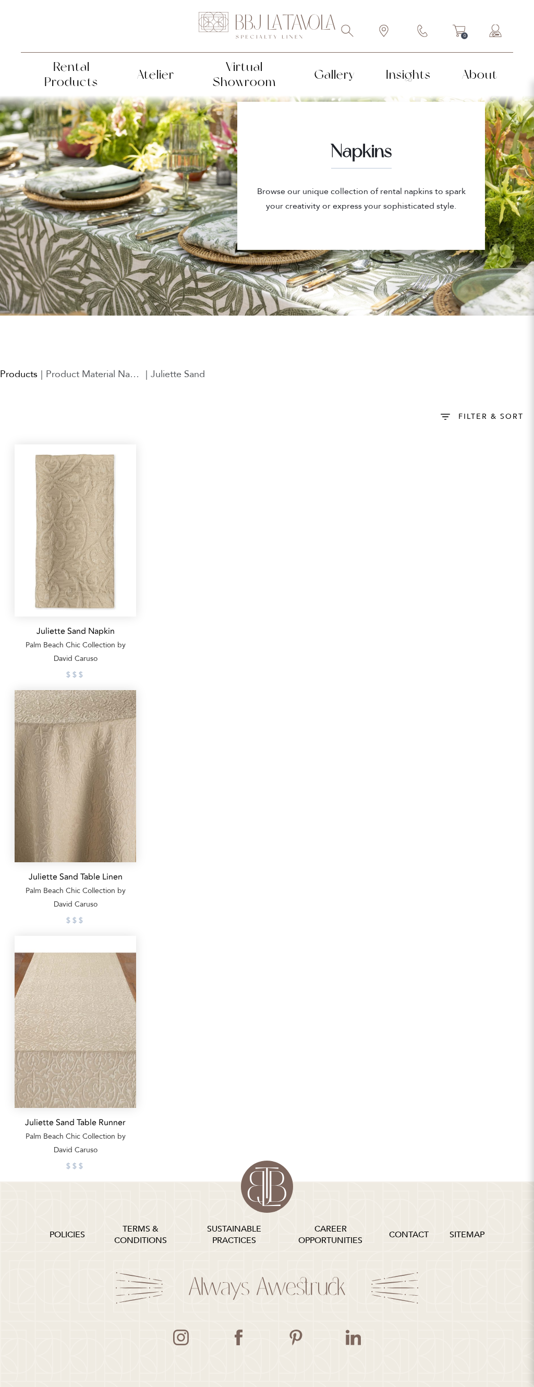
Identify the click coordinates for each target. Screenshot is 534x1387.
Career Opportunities (330, 1234)
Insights (408, 74)
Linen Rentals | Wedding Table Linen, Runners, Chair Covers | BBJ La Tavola (267, 26)
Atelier (155, 74)
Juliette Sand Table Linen (76, 877)
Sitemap (467, 1234)
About (479, 74)
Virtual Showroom (244, 74)
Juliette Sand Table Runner (75, 1122)
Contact (423, 32)
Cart (459, 32)
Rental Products (71, 74)
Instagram (181, 1337)
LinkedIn (353, 1337)
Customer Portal (496, 32)
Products (19, 374)
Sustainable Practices (234, 1234)
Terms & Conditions (140, 1234)
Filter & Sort (491, 416)
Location (384, 32)
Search (348, 32)
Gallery (334, 74)
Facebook (238, 1337)
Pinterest (296, 1337)
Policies (67, 1234)
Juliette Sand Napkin (76, 631)
